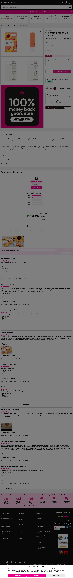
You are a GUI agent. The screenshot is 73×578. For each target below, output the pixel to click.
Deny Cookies (36, 575)
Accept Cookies (17, 575)
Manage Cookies (55, 575)
